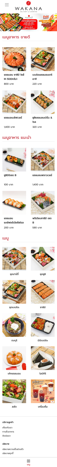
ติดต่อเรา (6, 435)
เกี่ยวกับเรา (7, 427)
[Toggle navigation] (7, 4)
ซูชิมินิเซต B (10, 175)
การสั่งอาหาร (8, 431)
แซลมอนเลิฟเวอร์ (13, 117)
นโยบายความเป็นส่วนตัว (13, 449)
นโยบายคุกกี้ (7, 453)
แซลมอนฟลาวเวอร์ (42, 175)
